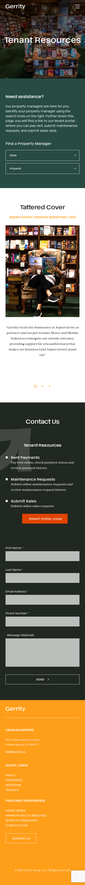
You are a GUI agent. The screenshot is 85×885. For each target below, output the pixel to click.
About (10, 775)
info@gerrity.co (16, 751)
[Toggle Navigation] (77, 6)
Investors (13, 784)
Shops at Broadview (22, 820)
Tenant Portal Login (45, 518)
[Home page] (15, 6)
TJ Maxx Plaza (17, 825)
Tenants (12, 789)
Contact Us (21, 838)
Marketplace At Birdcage (26, 815)
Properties (14, 780)
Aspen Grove (16, 810)
